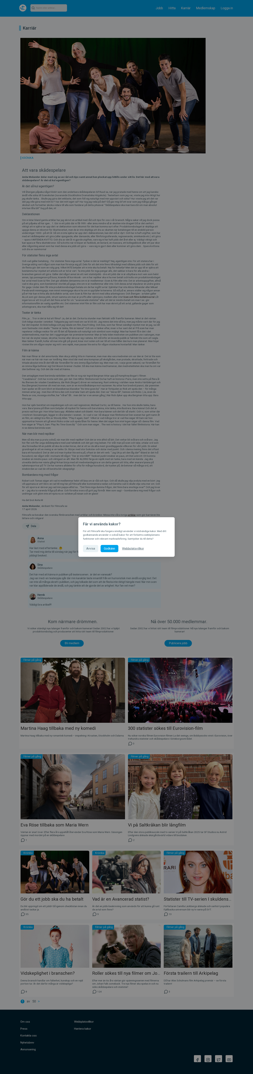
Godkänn (109, 548)
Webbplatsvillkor (133, 548)
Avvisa (90, 548)
